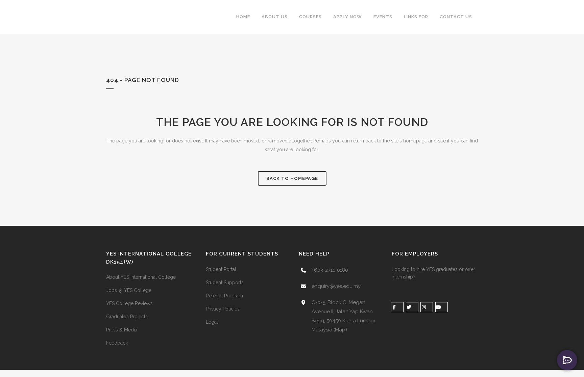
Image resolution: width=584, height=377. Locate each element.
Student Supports (225, 282)
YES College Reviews (129, 303)
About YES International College (141, 277)
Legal (212, 322)
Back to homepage (292, 178)
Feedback (117, 343)
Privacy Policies (223, 309)
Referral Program (224, 295)
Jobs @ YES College (128, 290)
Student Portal (221, 269)
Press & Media (121, 329)
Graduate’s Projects (127, 316)
